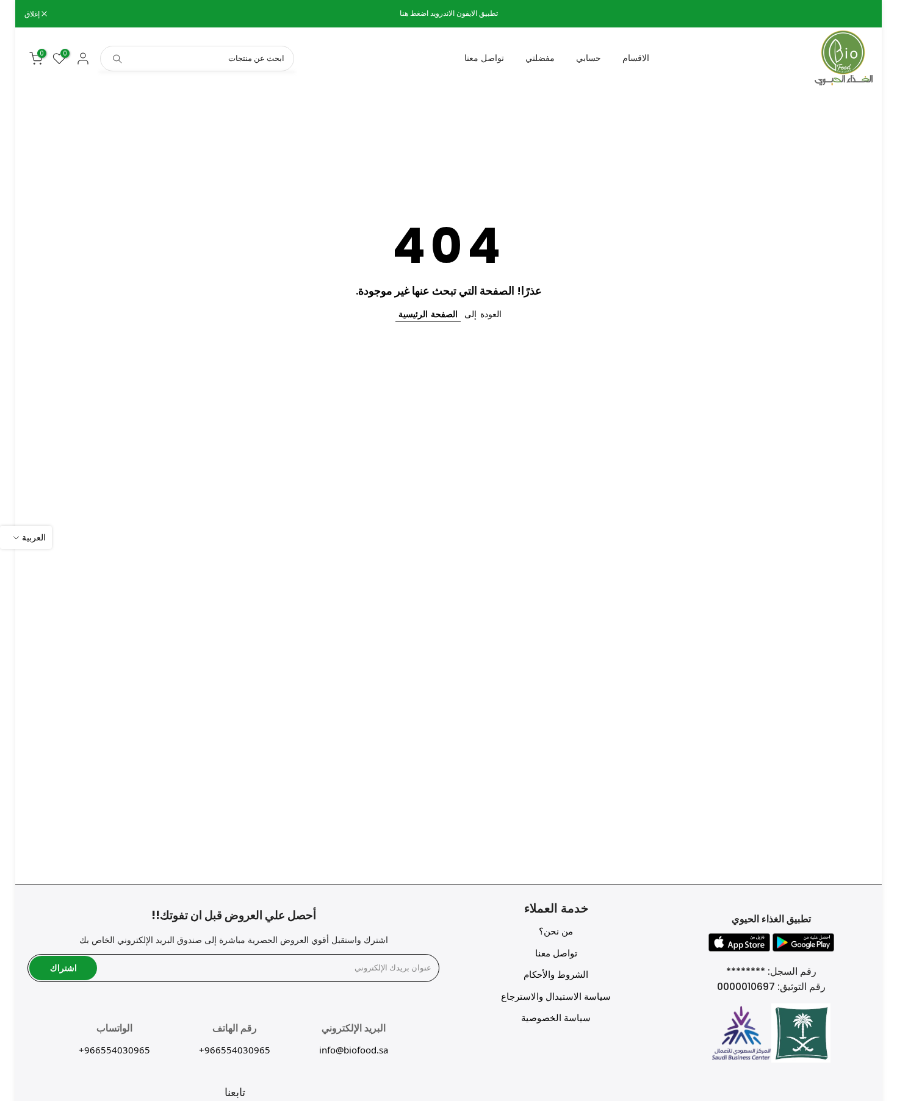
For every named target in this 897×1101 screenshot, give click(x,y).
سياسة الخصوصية (556, 1017)
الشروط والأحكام (556, 974)
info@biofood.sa (353, 1050)
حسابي (588, 58)
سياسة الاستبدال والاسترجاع (556, 996)
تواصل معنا (484, 58)
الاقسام (635, 58)
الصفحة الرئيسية (428, 314)
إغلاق (858, 14)
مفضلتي (540, 58)
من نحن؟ (556, 931)
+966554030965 (234, 1050)
